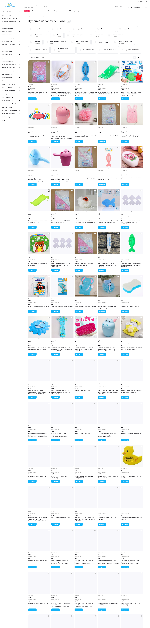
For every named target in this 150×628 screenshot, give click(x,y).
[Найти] (124, 6)
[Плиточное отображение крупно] (131, 57)
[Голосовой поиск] (121, 6)
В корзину (32, 98)
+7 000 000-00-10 (142, 2)
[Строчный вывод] (138, 57)
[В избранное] (49, 62)
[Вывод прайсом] (141, 57)
